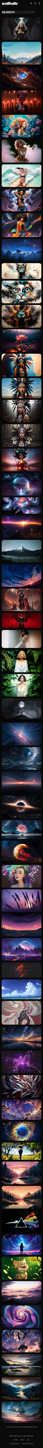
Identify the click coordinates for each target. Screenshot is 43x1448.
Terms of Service (27, 1443)
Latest (22, 1440)
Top (28, 1440)
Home (16, 1440)
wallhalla (10, 3)
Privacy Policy (14, 1443)
